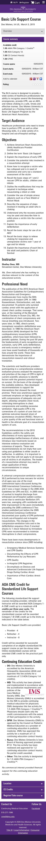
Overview (7, 31)
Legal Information (21, 830)
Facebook (36, 809)
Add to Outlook (41, 79)
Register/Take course (13, 795)
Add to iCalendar (37, 78)
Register (25, 3)
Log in (15, 2)
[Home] (23, 8)
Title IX (10, 830)
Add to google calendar (31, 79)
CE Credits (8, 789)
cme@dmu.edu (8, 817)
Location (7, 783)
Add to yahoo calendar (34, 79)
